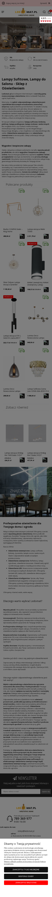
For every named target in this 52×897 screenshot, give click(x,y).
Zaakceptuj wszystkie (26, 883)
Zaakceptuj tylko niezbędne (26, 870)
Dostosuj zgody (26, 876)
